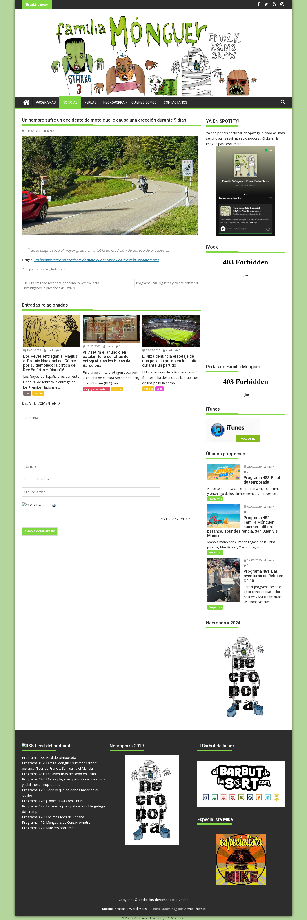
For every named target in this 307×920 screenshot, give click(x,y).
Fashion (44, 269)
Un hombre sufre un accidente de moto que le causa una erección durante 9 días (96, 260)
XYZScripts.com (176, 918)
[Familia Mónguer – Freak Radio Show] (153, 94)
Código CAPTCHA (174, 519)
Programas (46, 102)
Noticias (70, 102)
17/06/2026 (254, 560)
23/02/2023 (33, 350)
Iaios (27, 393)
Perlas (90, 102)
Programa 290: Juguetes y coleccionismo (165, 283)
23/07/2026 (254, 466)
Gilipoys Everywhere (96, 389)
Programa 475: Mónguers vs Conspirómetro (56, 822)
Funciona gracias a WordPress (123, 908)
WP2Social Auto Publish (135, 918)
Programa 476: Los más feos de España (53, 817)
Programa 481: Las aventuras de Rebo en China (59, 773)
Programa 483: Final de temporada (49, 757)
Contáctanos (175, 102)
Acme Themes (195, 908)
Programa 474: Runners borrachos (49, 827)
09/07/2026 (254, 507)
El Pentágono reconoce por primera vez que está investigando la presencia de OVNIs (61, 285)
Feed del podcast (52, 745)
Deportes (32, 269)
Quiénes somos (144, 102)
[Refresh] (54, 505)
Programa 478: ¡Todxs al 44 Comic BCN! (52, 800)
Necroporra (114, 102)
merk (50, 131)
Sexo (66, 269)
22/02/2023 (93, 346)
